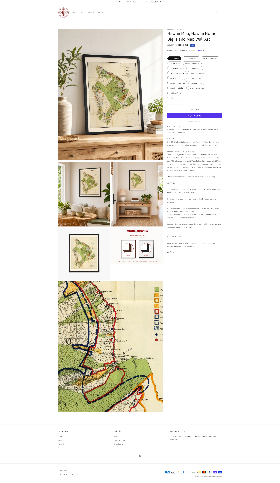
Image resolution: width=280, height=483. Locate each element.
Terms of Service (119, 440)
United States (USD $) (66, 475)
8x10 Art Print (175, 63)
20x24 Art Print (175, 93)
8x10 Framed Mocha (177, 68)
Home (60, 436)
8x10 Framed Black (192, 63)
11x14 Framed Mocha (197, 73)
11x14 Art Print (195, 68)
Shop (60, 440)
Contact (61, 448)
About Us (61, 444)
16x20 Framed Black (193, 78)
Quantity (170, 98)
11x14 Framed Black (177, 73)
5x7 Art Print (174, 58)
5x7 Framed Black (191, 58)
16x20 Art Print (175, 78)
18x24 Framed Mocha (198, 88)
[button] (83, 12)
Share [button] (172, 252)
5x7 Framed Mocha (210, 58)
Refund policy (118, 444)
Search (116, 436)
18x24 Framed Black (177, 88)
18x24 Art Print (196, 83)
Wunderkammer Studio (205, 476)
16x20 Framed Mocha (177, 83)
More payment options (194, 121)
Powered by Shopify (217, 476)
